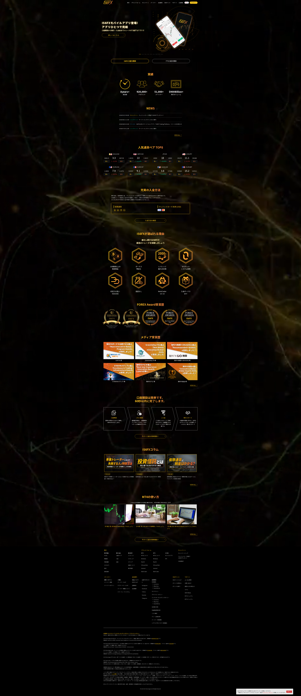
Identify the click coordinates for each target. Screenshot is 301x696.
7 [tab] (156, 53)
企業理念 (134, 585)
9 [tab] (162, 53)
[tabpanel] (150, 29)
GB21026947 (163, 650)
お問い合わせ (188, 583)
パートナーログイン (109, 585)
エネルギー (107, 565)
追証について (131, 565)
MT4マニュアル (189, 596)
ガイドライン (155, 591)
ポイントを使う (176, 586)
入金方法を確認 (150, 220)
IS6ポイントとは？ (177, 580)
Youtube (144, 595)
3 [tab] (145, 53)
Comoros (156, 584)
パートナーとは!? (122, 582)
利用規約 (105, 633)
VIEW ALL (177, 135)
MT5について (156, 555)
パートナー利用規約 (157, 620)
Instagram (144, 585)
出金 (117, 562)
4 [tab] (148, 53)
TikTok (144, 592)
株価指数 (106, 562)
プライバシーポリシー (268, 692)
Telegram (144, 598)
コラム (186, 589)
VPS (166, 558)
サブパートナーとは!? (123, 585)
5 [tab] (151, 53)
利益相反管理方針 (156, 610)
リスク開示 (154, 613)
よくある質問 (188, 580)
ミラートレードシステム (124, 592)
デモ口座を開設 (171, 61)
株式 (105, 568)
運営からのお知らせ (190, 586)
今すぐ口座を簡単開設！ (150, 436)
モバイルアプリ (169, 555)
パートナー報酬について (124, 588)
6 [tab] (154, 53)
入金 (117, 558)
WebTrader (144, 571)
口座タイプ (119, 555)
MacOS (143, 562)
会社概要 (134, 588)
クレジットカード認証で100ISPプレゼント (184, 557)
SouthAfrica (157, 588)
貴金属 (106, 558)
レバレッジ (131, 555)
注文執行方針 (155, 607)
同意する (289, 691)
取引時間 (130, 568)
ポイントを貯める (177, 583)
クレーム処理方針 (156, 616)
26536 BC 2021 (155, 638)
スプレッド (131, 558)
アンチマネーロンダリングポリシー (121, 633)
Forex (105, 555)
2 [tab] (143, 53)
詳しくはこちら (113, 35)
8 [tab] (159, 53)
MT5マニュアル (189, 599)
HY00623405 (158, 643)
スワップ (130, 562)
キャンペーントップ (183, 553)
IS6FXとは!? (135, 582)
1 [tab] (140, 53)
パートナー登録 (108, 582)
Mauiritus (156, 586)
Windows (143, 558)
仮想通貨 (106, 571)
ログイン (194, 2)
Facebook (144, 588)
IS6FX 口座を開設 (130, 61)
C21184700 (149, 650)
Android (143, 568)
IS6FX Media (188, 593)
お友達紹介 (181, 561)
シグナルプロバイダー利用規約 (159, 623)
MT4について (144, 555)
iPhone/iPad (144, 565)
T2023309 (171, 643)
